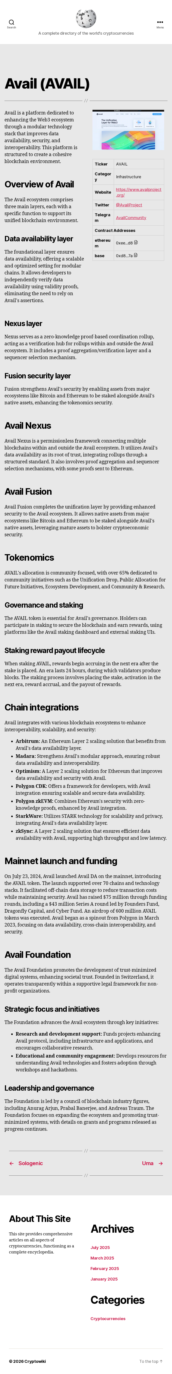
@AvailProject (129, 205)
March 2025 (102, 1258)
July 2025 (100, 1247)
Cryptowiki (35, 1361)
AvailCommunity (131, 217)
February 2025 (104, 1268)
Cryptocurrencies (107, 1318)
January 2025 (104, 1279)
